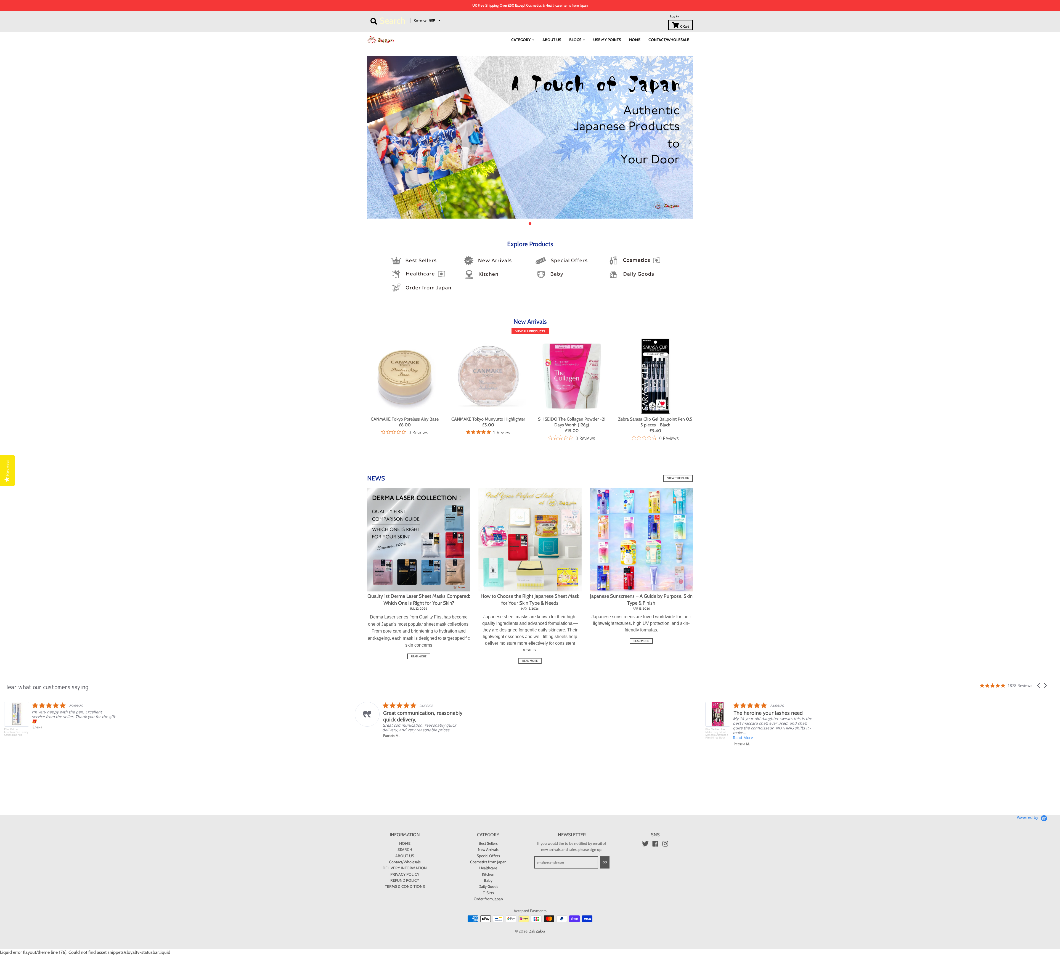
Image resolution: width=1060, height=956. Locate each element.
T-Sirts (488, 892)
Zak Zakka (537, 931)
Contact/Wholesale (405, 861)
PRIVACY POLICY (404, 874)
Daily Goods (488, 886)
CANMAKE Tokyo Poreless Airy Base (405, 419)
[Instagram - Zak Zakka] (665, 843)
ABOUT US (404, 855)
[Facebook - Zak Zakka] (655, 843)
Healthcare (488, 867)
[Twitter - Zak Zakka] (645, 843)
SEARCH (405, 849)
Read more (418, 656)
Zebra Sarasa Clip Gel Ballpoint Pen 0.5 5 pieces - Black (655, 421)
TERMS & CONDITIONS (405, 886)
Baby (488, 880)
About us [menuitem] (551, 39)
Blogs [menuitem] (575, 39)
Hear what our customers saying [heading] (46, 687)
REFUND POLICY (404, 880)
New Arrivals (488, 849)
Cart (684, 26)
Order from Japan (488, 898)
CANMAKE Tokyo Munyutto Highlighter (488, 419)
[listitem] (59, 720)
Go (605, 862)
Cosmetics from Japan (488, 861)
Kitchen (488, 874)
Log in (674, 16)
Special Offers (488, 855)
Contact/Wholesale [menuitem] (668, 39)
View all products (530, 331)
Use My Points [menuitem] (607, 39)
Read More (392, 737)
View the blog (678, 478)
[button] (1039, 685)
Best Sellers (488, 843)
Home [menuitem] (634, 39)
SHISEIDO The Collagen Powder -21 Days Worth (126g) (572, 421)
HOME (404, 843)
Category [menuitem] (521, 39)
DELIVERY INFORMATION (405, 867)
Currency (420, 20)
